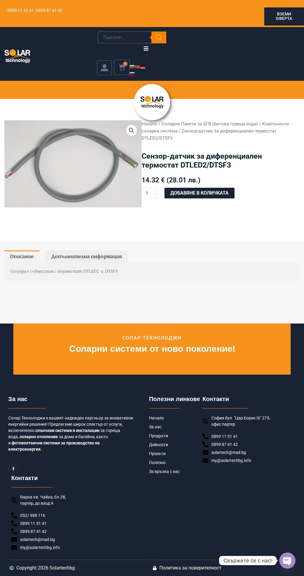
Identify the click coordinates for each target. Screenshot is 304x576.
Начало (149, 124)
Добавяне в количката (199, 193)
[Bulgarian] (132, 66)
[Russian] (132, 73)
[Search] (158, 37)
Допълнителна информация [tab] (86, 256)
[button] (146, 48)
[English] (137, 66)
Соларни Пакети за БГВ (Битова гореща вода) (210, 124)
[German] (143, 66)
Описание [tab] (22, 256)
